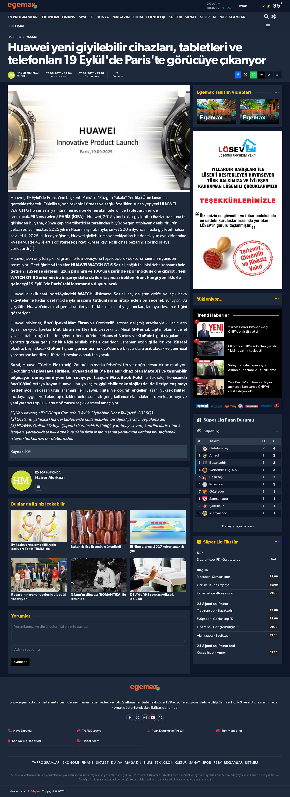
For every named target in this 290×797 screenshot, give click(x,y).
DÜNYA (103, 17)
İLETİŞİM (16, 26)
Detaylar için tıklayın (238, 526)
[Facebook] (129, 717)
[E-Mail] (38, 487)
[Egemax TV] (22, 5)
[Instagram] (145, 717)
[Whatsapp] (160, 717)
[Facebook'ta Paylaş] (238, 74)
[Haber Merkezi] (21, 480)
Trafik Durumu (91, 730)
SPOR (205, 17)
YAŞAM (31, 37)
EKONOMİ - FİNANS (58, 17)
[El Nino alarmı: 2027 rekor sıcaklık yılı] (158, 527)
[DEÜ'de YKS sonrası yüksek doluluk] (158, 575)
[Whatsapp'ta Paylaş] (253, 74)
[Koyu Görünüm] (273, 17)
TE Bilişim (33, 791)
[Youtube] (152, 717)
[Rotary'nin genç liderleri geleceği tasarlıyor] (39, 575)
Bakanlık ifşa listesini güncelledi (96, 546)
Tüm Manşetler (231, 730)
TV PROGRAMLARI (23, 17)
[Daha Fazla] (261, 74)
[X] (137, 717)
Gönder (20, 662)
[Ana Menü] (267, 26)
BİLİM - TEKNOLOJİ (149, 17)
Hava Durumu (22, 730)
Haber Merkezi (50, 477)
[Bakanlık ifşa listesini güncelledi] (99, 527)
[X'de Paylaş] (245, 74)
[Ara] (266, 17)
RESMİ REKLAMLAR (229, 17)
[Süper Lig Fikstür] (277, 542)
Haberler (14, 37)
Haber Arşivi (91, 740)
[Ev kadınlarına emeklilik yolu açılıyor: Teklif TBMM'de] (39, 526)
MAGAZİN (121, 17)
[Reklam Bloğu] (237, 210)
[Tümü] (277, 299)
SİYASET (86, 17)
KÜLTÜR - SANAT (183, 17)
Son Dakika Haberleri (26, 740)
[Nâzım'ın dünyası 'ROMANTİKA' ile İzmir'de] (99, 575)
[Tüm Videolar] (277, 92)
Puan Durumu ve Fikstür (168, 730)
